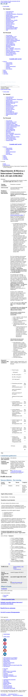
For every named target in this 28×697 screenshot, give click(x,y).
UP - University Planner (11, 53)
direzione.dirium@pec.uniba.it (16, 215)
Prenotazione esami (10, 21)
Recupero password (10, 23)
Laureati (8, 65)
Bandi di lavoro (6, 165)
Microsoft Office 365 (10, 17)
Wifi (7, 30)
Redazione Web (6, 661)
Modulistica (8, 19)
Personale (8, 67)
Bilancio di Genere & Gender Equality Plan (12, 665)
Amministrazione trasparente (9, 679)
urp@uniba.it (3, 694)
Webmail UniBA (9, 55)
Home (4, 163)
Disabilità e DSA (7, 663)
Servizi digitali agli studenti (12, 27)
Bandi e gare (6, 684)
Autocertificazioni (10, 11)
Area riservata (9, 35)
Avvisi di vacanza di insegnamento (10, 612)
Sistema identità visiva (10, 52)
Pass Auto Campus (10, 47)
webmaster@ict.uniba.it (6, 695)
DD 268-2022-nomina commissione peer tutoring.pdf (16, 471)
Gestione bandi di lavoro (11, 41)
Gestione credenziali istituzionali (13, 40)
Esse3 (4, 70)
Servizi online (6, 6)
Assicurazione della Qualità (9, 688)
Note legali (10, 672)
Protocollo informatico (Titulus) (12, 51)
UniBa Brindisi (6, 634)
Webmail (5, 72)
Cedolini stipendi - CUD (11, 36)
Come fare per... (9, 12)
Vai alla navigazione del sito (14, 1)
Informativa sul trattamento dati (10, 676)
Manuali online (9, 15)
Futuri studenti (9, 62)
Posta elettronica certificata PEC (10, 659)
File (9, 563)
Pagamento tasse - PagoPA (11, 20)
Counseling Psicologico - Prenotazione (14, 14)
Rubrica (5, 71)
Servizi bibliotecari (10, 26)
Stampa (4, 596)
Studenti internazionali (11, 66)
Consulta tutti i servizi (15, 59)
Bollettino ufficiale (7, 683)
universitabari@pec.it (12, 694)
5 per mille (5, 677)
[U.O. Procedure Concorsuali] (10, 80)
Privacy (5, 672)
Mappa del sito (6, 671)
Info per (5, 61)
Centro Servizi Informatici (8, 662)
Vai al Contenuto (4, 1)
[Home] (11, 85)
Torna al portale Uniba (8, 599)
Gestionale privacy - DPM (11, 39)
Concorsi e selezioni (7, 685)
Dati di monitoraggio (7, 687)
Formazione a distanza (11, 37)
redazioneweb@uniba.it (18, 695)
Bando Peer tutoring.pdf (17, 582)
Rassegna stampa (9, 22)
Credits (4, 669)
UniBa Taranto (6, 636)
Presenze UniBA (9, 50)
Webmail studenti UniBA (11, 28)
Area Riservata (6, 666)
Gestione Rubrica (9, 42)
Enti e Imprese (9, 68)
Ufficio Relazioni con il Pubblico (10, 657)
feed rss (7, 619)
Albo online (5, 680)
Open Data (5, 668)
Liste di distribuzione (10, 43)
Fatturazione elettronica (8, 674)
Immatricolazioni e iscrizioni (12, 16)
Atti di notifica (6, 682)
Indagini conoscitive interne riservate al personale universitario (11, 603)
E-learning (5, 673)
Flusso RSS (5, 595)
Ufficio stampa (6, 660)
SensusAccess (9, 25)
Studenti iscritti (9, 63)
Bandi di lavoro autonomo (8, 608)
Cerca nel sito (3, 86)
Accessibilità (13, 671)
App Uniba (5, 73)
